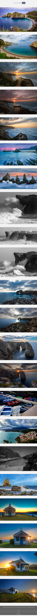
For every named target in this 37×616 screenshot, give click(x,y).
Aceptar (18, 610)
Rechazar (18, 612)
